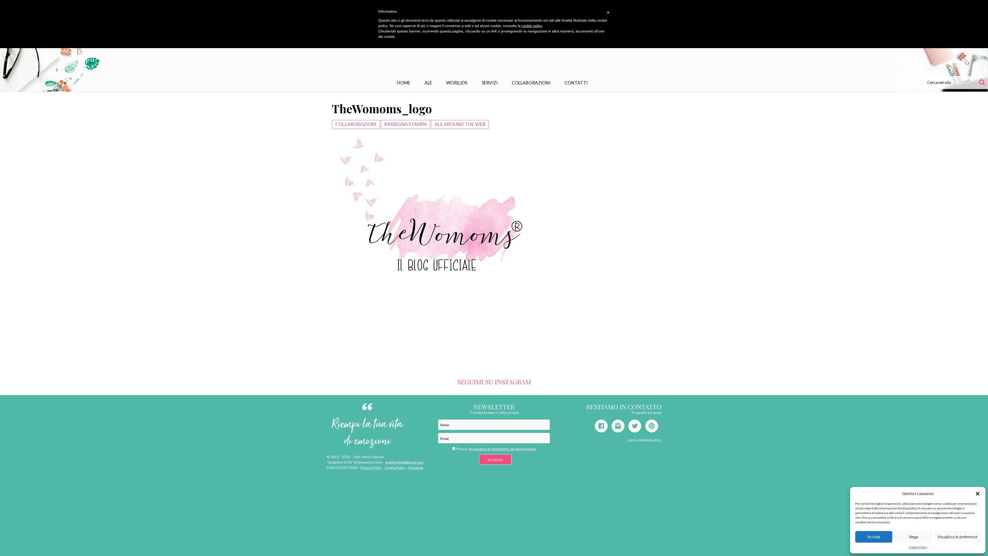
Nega (913, 537)
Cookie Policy (917, 547)
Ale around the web (460, 124)
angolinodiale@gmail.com (404, 462)
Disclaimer (416, 468)
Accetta (873, 537)
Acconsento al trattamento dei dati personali (502, 449)
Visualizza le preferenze (957, 537)
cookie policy (532, 26)
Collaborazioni (531, 82)
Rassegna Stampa (405, 124)
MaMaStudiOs (650, 440)
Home (403, 82)
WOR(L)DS (456, 82)
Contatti (576, 82)
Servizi (490, 82)
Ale (428, 82)
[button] (977, 493)
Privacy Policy (371, 468)
